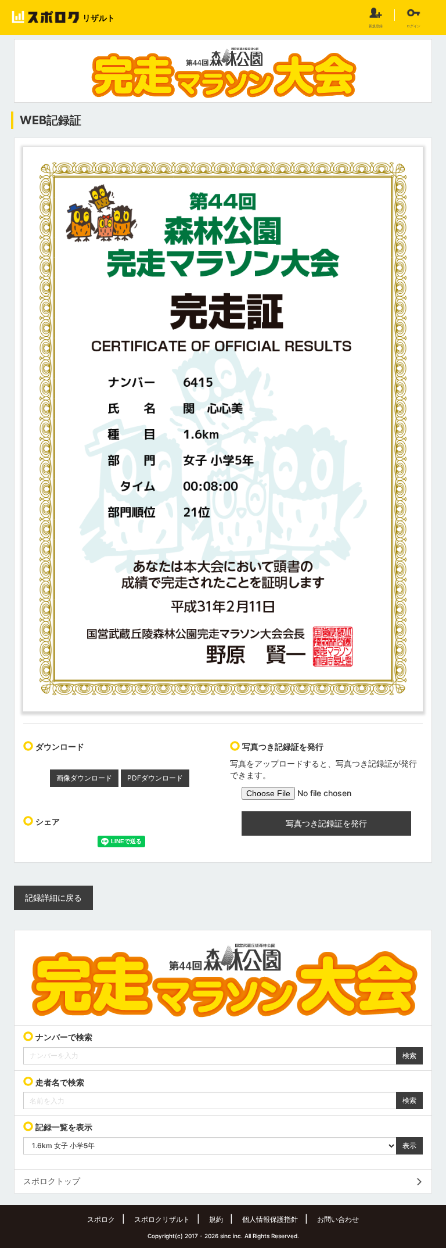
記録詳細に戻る (53, 897)
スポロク (101, 1219)
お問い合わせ (338, 1219)
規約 (216, 1219)
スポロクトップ (51, 1181)
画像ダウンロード (84, 778)
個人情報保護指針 (270, 1219)
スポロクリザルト (162, 1219)
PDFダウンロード (155, 778)
